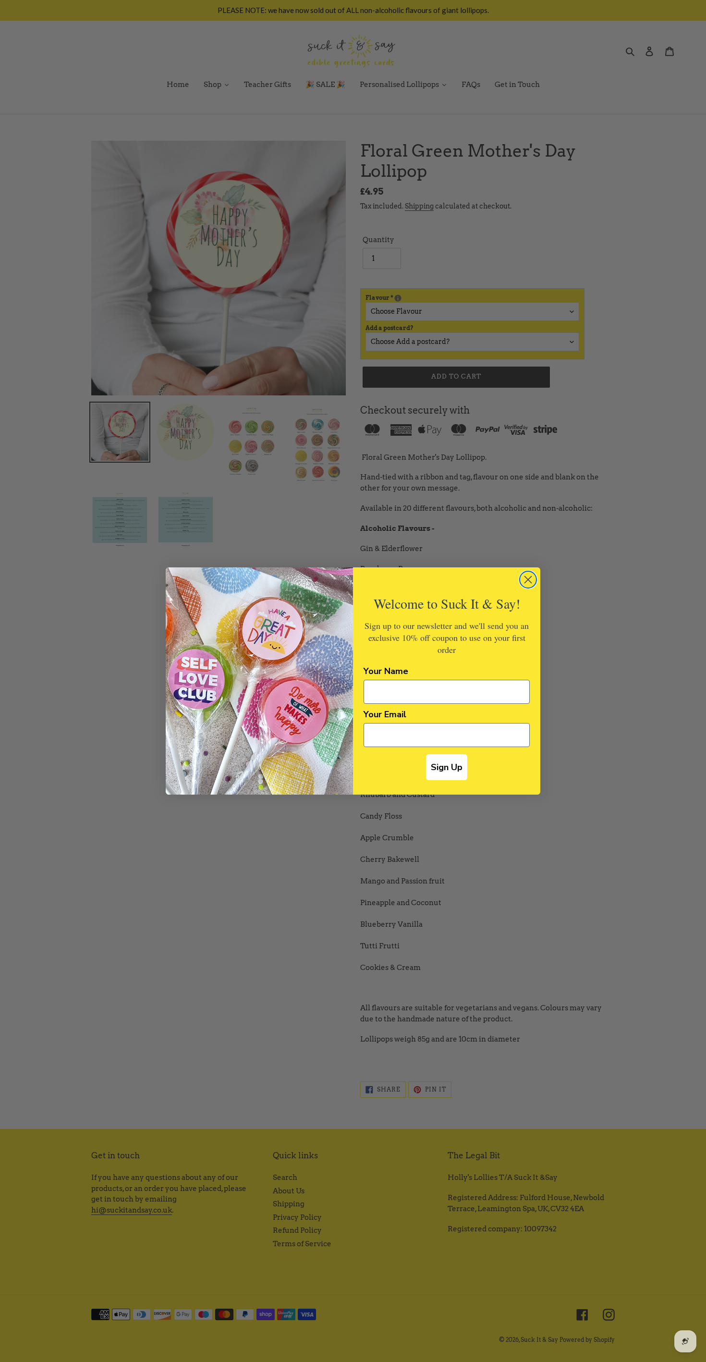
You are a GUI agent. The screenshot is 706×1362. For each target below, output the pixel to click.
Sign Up (447, 767)
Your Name (386, 671)
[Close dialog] (528, 579)
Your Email (385, 714)
